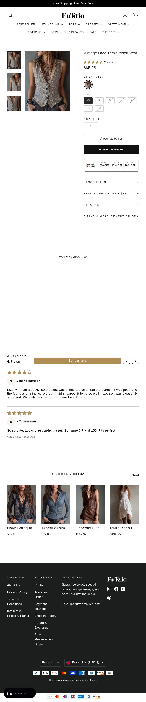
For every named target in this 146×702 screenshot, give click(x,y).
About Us (13, 585)
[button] (94, 62)
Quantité (92, 119)
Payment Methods (41, 606)
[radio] (88, 84)
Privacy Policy (17, 592)
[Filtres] (126, 361)
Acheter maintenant (111, 149)
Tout (135, 475)
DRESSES (92, 24)
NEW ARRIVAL (50, 24)
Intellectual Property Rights (18, 613)
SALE (93, 32)
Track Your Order (42, 595)
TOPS (73, 24)
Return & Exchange (41, 625)
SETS (54, 32)
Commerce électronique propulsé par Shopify (73, 680)
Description (95, 182)
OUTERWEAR (117, 24)
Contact (40, 585)
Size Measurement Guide (44, 639)
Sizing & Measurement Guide (110, 216)
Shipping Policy (45, 615)
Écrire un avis (77, 360)
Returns (91, 204)
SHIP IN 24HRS (74, 32)
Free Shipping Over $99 (105, 193)
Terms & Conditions (14, 602)
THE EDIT (109, 32)
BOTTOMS (35, 32)
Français (48, 662)
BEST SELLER (25, 24)
